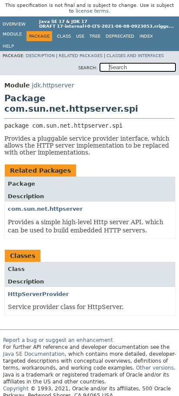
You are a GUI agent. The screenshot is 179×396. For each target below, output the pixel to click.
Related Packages (81, 55)
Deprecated (120, 36)
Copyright (16, 389)
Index (146, 36)
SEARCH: (87, 67)
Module (12, 34)
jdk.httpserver (53, 85)
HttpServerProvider (38, 294)
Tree (95, 36)
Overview (14, 24)
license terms (92, 11)
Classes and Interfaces (135, 55)
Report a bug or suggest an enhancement (58, 340)
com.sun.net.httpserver (45, 209)
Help (8, 46)
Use (80, 36)
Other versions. (156, 368)
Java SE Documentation (34, 354)
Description (40, 55)
